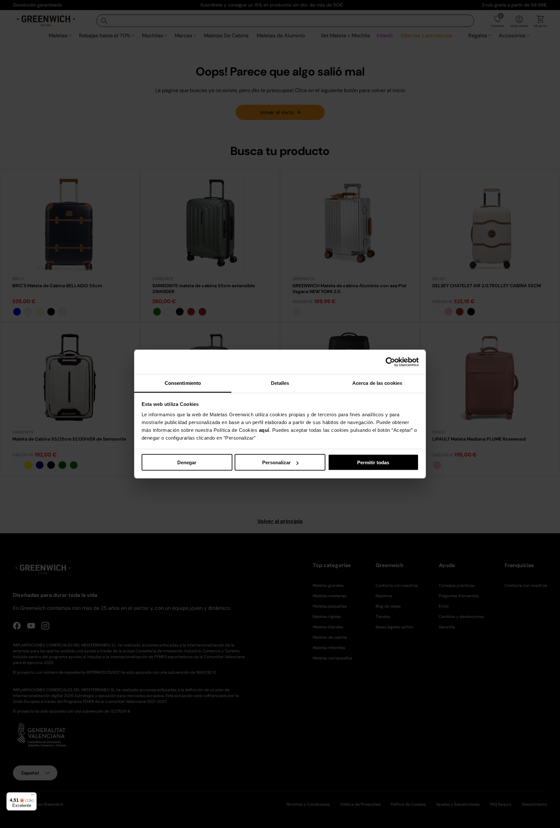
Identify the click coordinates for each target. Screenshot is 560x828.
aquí (264, 430)
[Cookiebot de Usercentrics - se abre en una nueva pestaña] (390, 362)
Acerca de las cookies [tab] (377, 383)
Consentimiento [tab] (183, 383)
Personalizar (276, 462)
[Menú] (33, 796)
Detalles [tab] (280, 383)
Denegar (186, 462)
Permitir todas (373, 462)
